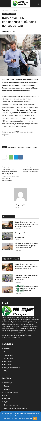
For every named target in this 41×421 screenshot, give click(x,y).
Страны (7, 389)
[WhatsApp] (11, 157)
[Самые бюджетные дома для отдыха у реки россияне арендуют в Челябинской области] (7, 225)
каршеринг (21, 147)
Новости (13, 13)
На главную (5, 10)
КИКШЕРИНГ (6, 238)
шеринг (35, 147)
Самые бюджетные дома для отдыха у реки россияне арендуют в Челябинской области (27, 224)
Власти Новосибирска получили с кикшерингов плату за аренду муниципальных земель (26, 246)
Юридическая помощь (12, 368)
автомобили (12, 147)
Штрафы (7, 399)
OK (35, 418)
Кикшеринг (8, 361)
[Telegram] (16, 157)
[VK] (20, 157)
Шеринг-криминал (10, 371)
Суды (6, 402)
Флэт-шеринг (8, 355)
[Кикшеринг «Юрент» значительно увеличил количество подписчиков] (7, 236)
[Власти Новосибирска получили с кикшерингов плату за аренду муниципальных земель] (7, 246)
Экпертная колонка (11, 405)
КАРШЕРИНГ (15, 10)
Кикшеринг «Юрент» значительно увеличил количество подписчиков (26, 235)
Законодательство (11, 392)
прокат (28, 147)
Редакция (5, 31)
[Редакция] (20, 194)
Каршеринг (8, 352)
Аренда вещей (9, 358)
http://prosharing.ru (20, 208)
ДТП (5, 395)
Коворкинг (8, 365)
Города (6, 386)
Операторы (8, 383)
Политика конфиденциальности (15, 408)
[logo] (18, 315)
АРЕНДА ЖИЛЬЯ (7, 228)
